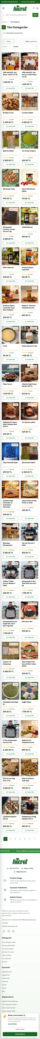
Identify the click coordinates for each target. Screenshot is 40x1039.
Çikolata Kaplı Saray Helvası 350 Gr (29, 385)
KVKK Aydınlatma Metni (9, 1004)
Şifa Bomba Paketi (28, 462)
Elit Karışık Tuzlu (9, 189)
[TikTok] (13, 931)
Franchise (5, 981)
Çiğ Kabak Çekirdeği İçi (10, 703)
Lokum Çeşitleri (6, 955)
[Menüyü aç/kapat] (3, 8)
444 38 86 (5, 923)
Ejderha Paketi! (8, 151)
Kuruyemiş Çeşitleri (8, 949)
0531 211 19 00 (14, 868)
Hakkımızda (6, 978)
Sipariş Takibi (28, 868)
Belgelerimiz (6, 975)
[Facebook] (4, 931)
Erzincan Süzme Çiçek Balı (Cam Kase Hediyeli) (9, 308)
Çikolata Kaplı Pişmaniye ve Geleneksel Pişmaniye (8, 504)
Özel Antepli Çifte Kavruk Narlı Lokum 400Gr (29, 664)
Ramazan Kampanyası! (7, 544)
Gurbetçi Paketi (27, 113)
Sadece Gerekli (20, 1029)
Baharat (4, 962)
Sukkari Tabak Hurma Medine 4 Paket (9, 583)
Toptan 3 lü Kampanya (7, 663)
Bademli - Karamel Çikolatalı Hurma (28, 307)
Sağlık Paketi (26, 702)
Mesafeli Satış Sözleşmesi (10, 1001)
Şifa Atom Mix (27, 621)
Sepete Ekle (11, 88)
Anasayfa (4, 22)
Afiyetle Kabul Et (20, 1034)
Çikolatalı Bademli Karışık (9, 818)
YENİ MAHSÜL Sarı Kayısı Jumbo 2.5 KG (10, 73)
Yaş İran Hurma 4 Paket (28, 544)
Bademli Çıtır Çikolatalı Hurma (28, 741)
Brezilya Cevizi (8, 113)
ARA (35, 15)
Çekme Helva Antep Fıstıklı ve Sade (29, 502)
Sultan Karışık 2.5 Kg (29, 346)
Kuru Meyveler (6, 958)
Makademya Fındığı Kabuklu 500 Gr (29, 818)
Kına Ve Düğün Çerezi (8, 942)
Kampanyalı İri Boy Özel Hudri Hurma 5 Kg (29, 583)
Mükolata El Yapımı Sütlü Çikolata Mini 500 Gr (10, 424)
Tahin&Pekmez (27, 227)
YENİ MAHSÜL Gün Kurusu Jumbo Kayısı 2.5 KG (29, 74)
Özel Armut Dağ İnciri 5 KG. (9, 779)
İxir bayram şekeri (28, 422)
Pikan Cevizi (7, 384)
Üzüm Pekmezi (8, 267)
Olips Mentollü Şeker (10, 462)
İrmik (5, 346)
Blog (3, 991)
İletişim (4, 988)
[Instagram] (8, 931)
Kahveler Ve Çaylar (8, 952)
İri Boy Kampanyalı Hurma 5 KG (10, 741)
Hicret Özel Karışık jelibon (28, 190)
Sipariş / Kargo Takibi (8, 1011)
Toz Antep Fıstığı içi (29, 151)
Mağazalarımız (21, 872)
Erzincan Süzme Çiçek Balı (27, 268)
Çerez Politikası (12, 1024)
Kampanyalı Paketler (8, 945)
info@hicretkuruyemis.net (9, 926)
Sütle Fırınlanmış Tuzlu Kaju (28, 779)
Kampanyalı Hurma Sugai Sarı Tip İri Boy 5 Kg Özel (10, 624)
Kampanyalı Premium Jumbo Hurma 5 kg (9, 229)
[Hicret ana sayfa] (20, 8)
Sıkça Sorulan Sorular (8, 1008)
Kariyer (4, 985)
